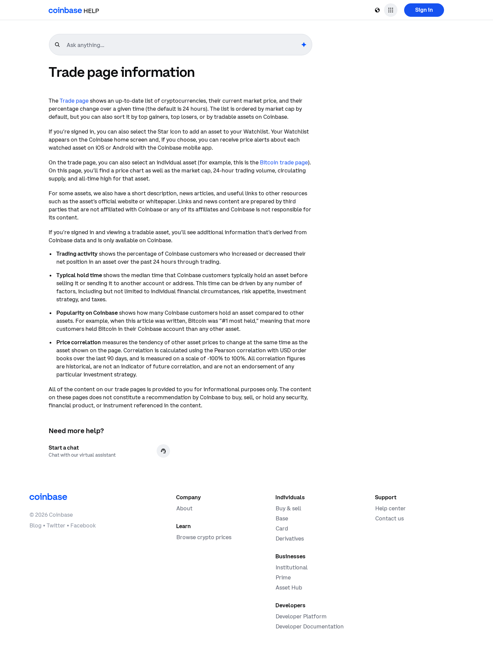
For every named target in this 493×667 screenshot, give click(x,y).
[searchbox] (183, 45)
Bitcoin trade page (284, 162)
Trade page (74, 100)
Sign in (424, 9)
